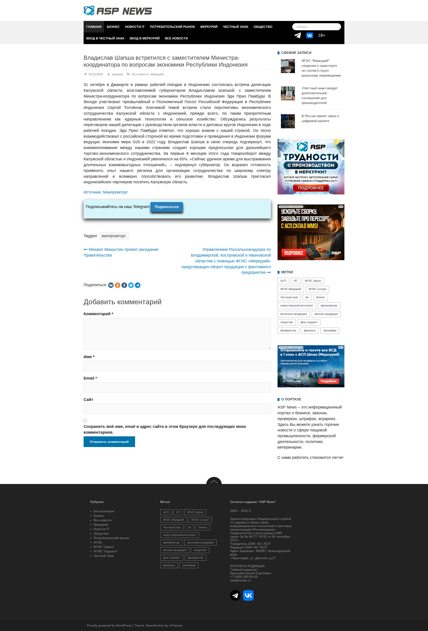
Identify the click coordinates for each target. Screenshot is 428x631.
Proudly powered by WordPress (109, 625)
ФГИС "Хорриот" (106, 551)
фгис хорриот (309, 322)
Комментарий (98, 314)
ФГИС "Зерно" (104, 547)
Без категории (104, 511)
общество (286, 322)
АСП (283, 280)
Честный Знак (235, 27)
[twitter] (131, 285)
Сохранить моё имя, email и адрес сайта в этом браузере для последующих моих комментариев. (165, 429)
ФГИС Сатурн (317, 289)
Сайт (88, 399)
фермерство (288, 330)
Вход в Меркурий (145, 38)
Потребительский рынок (172, 27)
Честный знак (289, 297)
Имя (89, 357)
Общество (263, 27)
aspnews (117, 74)
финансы (310, 330)
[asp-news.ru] (118, 10)
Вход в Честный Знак (105, 38)
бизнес (320, 297)
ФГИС (98, 542)
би (307, 297)
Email (90, 378)
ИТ (295, 280)
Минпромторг (115, 192)
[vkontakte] (111, 285)
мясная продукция (326, 314)
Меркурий (209, 27)
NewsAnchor (155, 625)
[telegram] (137, 285)
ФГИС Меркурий (290, 289)
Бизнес (113, 27)
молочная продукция (293, 314)
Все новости (176, 38)
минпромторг (114, 236)
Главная (93, 27)
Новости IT (135, 27)
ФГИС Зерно (313, 280)
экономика (329, 330)
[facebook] (124, 285)
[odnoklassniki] (117, 285)
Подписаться (167, 207)
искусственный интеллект (296, 305)
